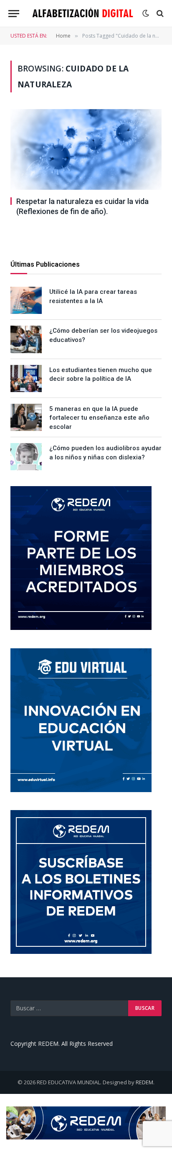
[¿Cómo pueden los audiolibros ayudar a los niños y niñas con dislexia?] (26, 456)
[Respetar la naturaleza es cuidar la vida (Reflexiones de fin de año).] (86, 149)
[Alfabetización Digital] (83, 13)
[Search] (159, 13)
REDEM (144, 1082)
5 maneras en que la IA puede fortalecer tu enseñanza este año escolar (99, 418)
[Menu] (13, 13)
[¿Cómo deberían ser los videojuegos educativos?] (26, 339)
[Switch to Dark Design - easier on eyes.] (145, 13)
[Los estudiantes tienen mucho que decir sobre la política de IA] (26, 378)
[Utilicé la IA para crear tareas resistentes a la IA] (26, 300)
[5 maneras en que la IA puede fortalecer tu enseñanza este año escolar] (26, 417)
